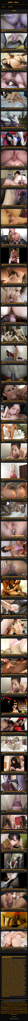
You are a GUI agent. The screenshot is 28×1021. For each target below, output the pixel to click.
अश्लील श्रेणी (10, 6)
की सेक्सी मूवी (2, 1012)
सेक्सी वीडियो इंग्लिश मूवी (23, 1011)
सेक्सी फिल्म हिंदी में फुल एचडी (7, 991)
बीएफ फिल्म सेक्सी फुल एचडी (10, 970)
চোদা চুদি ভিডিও (13, 1009)
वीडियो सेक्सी (16, 1007)
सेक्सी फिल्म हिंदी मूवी (7, 1003)
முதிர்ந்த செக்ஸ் (7, 1012)
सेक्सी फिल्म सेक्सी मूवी (19, 1006)
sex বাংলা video (12, 1003)
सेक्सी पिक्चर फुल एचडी (19, 977)
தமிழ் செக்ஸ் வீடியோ (17, 1013)
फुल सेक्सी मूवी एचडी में (15, 968)
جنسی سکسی (20, 1007)
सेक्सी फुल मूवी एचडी (13, 993)
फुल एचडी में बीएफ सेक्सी (14, 960)
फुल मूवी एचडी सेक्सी (18, 965)
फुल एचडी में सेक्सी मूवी (17, 962)
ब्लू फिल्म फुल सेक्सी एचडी (14, 974)
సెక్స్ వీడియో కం (4, 1013)
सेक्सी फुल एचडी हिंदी (21, 992)
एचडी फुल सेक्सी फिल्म (14, 959)
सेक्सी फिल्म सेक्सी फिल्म (14, 1014)
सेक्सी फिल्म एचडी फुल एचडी (19, 980)
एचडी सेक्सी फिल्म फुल (22, 959)
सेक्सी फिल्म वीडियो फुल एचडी (14, 1004)
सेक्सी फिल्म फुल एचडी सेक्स (7, 985)
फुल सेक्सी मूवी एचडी (7, 968)
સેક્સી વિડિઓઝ (23, 1003)
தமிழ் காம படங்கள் (4, 1005)
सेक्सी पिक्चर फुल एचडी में (14, 979)
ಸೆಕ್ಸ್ (18, 1005)
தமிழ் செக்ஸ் (25, 1006)
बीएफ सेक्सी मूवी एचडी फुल (6, 973)
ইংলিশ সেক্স (22, 1005)
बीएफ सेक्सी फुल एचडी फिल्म (19, 971)
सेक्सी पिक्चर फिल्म (10, 1005)
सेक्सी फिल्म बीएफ (13, 1006)
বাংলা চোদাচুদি (24, 1009)
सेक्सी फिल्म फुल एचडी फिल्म (7, 999)
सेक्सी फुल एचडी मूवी (13, 992)
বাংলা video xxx (17, 1003)
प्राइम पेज (3, 6)
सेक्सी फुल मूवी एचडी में (21, 993)
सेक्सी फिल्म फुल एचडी (16, 981)
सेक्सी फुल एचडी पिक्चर (6, 992)
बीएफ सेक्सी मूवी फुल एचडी (15, 973)
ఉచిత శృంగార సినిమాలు (12, 1002)
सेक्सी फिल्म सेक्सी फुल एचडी (11, 990)
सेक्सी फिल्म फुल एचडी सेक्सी (17, 985)
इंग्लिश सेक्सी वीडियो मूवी (18, 1009)
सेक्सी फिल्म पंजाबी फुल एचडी (7, 981)
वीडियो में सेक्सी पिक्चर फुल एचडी (13, 976)
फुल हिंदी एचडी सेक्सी (16, 969)
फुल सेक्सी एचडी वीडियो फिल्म (14, 966)
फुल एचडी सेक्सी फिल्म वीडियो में (7, 964)
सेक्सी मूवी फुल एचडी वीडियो (6, 1006)
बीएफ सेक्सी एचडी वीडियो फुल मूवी (8, 971)
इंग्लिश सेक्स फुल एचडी (6, 959)
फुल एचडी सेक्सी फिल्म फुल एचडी (20, 963)
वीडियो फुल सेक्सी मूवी (10, 1011)
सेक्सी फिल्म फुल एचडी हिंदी (8, 987)
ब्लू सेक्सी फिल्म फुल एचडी (8, 975)
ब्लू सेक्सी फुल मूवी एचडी (17, 975)
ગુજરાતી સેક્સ (12, 1012)
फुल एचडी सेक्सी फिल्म (10, 963)
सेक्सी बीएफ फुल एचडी (16, 995)
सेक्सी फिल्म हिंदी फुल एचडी (20, 990)
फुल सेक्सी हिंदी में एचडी (8, 969)
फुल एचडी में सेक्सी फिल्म (9, 962)
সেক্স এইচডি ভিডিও (11, 1007)
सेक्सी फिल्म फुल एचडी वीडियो (19, 984)
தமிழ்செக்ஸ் (15, 1005)
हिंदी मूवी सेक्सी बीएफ (19, 1002)
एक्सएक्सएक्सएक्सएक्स (10, 1013)
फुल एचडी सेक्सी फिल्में (17, 964)
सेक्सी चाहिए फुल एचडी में (11, 977)
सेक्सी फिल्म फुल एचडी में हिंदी (9, 984)
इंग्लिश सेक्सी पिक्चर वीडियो (23, 1004)
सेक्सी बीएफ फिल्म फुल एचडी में (7, 995)
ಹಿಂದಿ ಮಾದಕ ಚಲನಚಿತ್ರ (7, 1009)
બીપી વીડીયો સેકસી (17, 1011)
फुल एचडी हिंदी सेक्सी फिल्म (10, 965)
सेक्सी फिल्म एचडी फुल (10, 980)
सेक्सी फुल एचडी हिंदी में (6, 993)
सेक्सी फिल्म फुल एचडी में (10, 982)
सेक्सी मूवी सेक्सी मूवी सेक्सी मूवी (19, 1012)
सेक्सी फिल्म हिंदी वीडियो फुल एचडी (18, 991)
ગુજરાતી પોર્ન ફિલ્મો (6, 1004)
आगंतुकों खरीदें (14, 1016)
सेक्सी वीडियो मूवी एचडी (4, 1002)
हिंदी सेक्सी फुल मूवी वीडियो (5, 1007)
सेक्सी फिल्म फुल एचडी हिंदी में (19, 987)
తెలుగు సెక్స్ (25, 1007)
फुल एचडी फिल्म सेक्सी (6, 960)
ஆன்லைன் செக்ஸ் (24, 1013)
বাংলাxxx (20, 1005)
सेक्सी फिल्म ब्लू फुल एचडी (13, 989)
